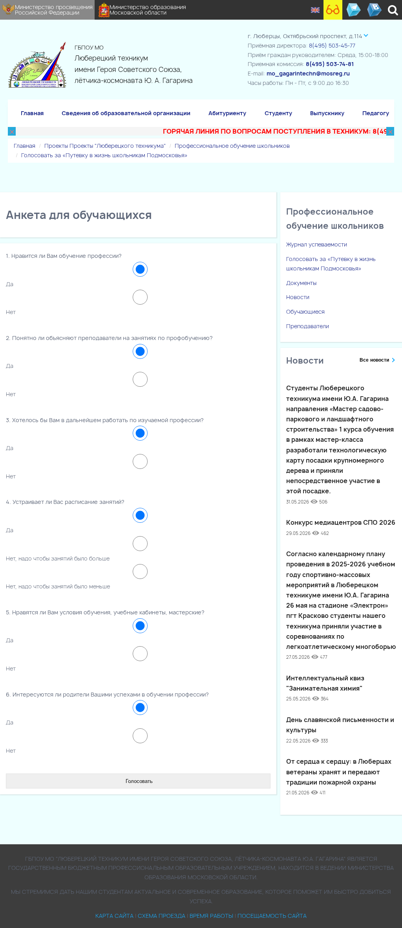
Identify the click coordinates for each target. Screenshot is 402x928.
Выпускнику (327, 113)
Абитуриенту (227, 113)
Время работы (211, 915)
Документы (301, 283)
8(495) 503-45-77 (332, 45)
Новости (297, 297)
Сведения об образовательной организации (126, 113)
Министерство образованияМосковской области (148, 9)
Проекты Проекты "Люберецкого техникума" (105, 145)
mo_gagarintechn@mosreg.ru (308, 73)
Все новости (374, 360)
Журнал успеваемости (316, 244)
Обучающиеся (305, 311)
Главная (32, 113)
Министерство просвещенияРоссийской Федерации (54, 9)
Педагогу (375, 113)
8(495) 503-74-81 (330, 64)
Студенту (278, 113)
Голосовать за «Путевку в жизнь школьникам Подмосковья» (104, 155)
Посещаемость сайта (272, 915)
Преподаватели (307, 326)
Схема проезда (161, 915)
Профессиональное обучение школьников (232, 145)
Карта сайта (114, 915)
